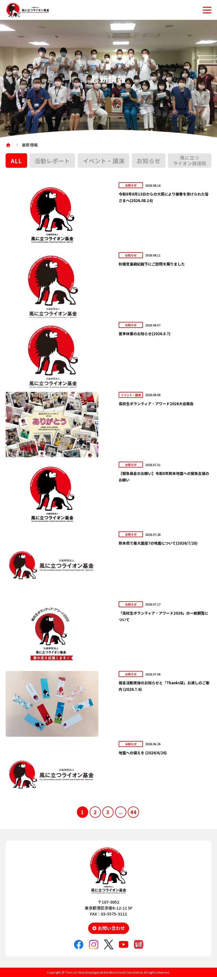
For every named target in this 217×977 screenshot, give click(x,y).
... (120, 811)
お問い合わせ (111, 928)
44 (133, 811)
